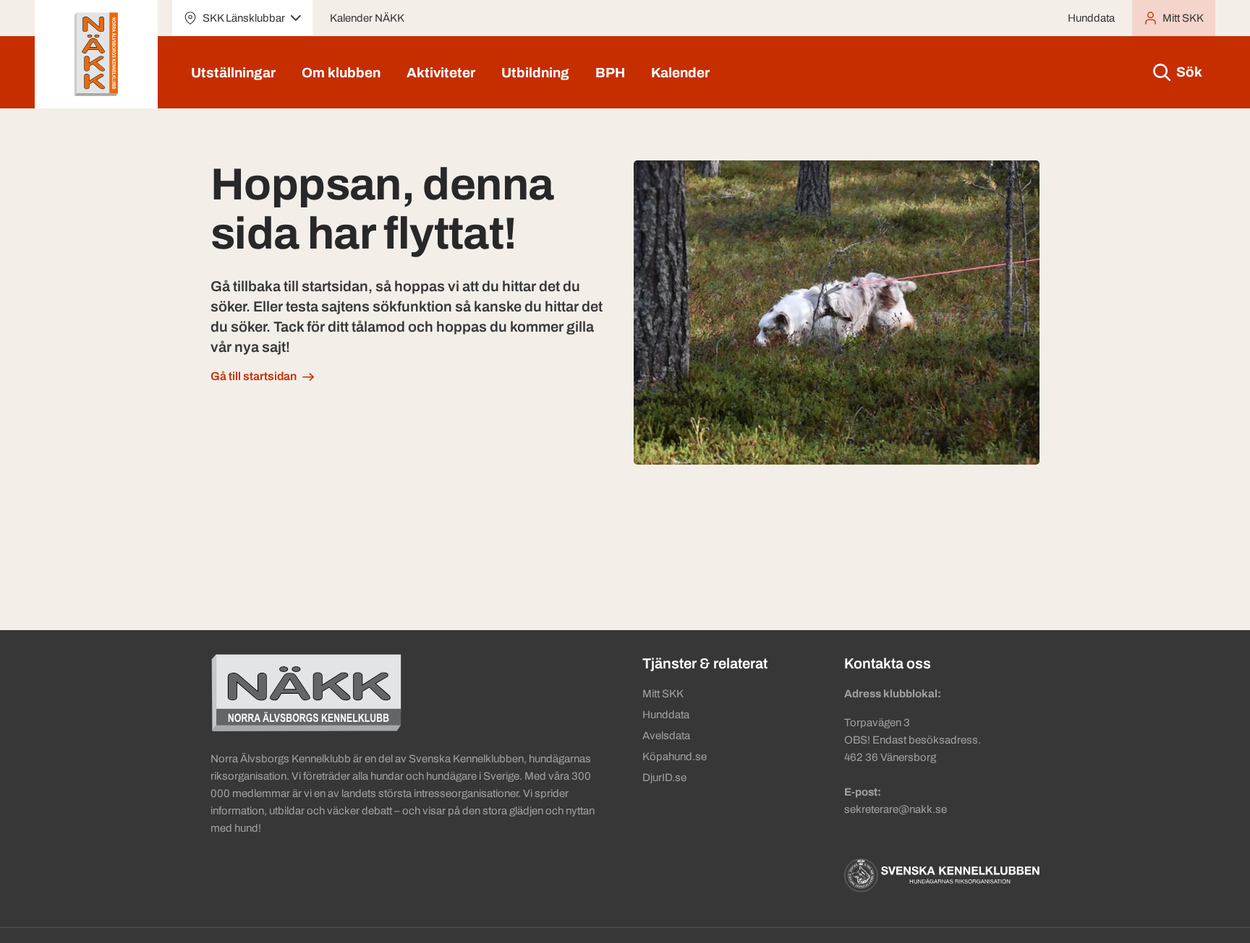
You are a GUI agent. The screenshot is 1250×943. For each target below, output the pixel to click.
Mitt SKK (663, 693)
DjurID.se (664, 777)
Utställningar (233, 72)
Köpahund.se (674, 756)
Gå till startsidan (254, 376)
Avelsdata (666, 735)
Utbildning (535, 72)
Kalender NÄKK (367, 18)
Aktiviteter (441, 72)
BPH (610, 72)
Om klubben (341, 72)
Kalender (680, 72)
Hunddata (1091, 18)
